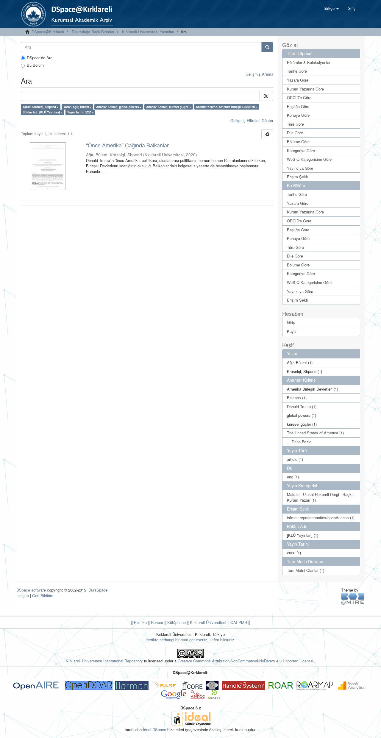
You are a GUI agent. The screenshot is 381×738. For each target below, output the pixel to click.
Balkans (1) (297, 397)
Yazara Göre (297, 80)
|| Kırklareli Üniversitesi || (207, 622)
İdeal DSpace (154, 729)
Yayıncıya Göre (300, 168)
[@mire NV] (353, 598)
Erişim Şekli (297, 177)
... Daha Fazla (299, 441)
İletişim (22, 595)
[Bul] (267, 47)
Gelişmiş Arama (259, 74)
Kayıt (291, 331)
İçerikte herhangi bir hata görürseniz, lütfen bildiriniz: (190, 639)
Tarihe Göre (297, 71)
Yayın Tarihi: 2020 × (80, 112)
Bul (266, 96)
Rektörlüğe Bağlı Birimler (93, 32)
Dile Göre (295, 132)
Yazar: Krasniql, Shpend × (41, 107)
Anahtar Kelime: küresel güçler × (168, 107)
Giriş (291, 322)
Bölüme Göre (298, 141)
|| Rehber (155, 622)
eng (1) (293, 477)
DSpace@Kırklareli (48, 32)
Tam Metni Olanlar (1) (305, 570)
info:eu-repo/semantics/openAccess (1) (321, 517)
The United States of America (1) (315, 433)
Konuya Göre (298, 115)
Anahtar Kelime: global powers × (118, 107)
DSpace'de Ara (39, 57)
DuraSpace (97, 590)
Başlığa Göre (298, 106)
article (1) (295, 459)
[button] (330, 8)
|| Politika (139, 622)
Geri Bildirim (42, 595)
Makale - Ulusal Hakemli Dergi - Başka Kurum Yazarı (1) (320, 497)
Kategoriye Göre (301, 150)
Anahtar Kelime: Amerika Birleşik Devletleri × (227, 107)
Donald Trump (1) (301, 406)
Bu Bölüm (35, 65)
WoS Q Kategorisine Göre (309, 159)
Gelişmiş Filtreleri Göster (251, 120)
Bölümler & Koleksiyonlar (308, 62)
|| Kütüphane (174, 622)
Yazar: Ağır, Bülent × (77, 107)
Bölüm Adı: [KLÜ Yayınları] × (43, 112)
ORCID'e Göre (299, 97)
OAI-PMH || (239, 622)
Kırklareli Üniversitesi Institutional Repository (104, 661)
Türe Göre (295, 124)
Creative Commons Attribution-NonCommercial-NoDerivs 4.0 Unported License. (246, 661)
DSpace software (31, 590)
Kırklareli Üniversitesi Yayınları (148, 32)
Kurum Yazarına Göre (305, 89)
